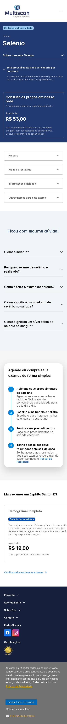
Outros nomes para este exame (27, 197)
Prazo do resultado (19, 169)
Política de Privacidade (19, 686)
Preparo (13, 155)
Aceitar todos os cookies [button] (21, 702)
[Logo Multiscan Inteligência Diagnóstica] (17, 10)
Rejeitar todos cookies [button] (18, 709)
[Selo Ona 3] (8, 650)
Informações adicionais (22, 183)
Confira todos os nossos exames (23, 572)
